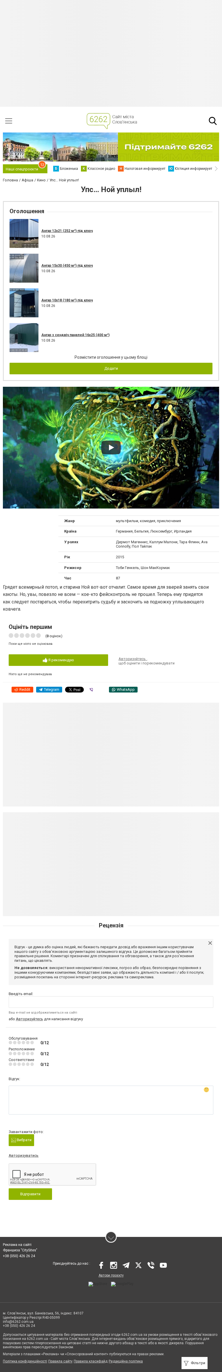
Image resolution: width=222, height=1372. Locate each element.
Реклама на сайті (17, 1245)
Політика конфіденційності (25, 1361)
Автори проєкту (111, 1275)
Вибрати (24, 1140)
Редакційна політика (126, 1361)
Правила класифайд (91, 1361)
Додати (111, 368)
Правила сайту (60, 1361)
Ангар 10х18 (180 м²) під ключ (67, 300)
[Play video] (111, 447)
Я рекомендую (60, 660)
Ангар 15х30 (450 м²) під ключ (67, 266)
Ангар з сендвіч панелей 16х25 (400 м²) (75, 335)
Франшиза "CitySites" (20, 1250)
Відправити (30, 1194)
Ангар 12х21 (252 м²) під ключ (67, 231)
